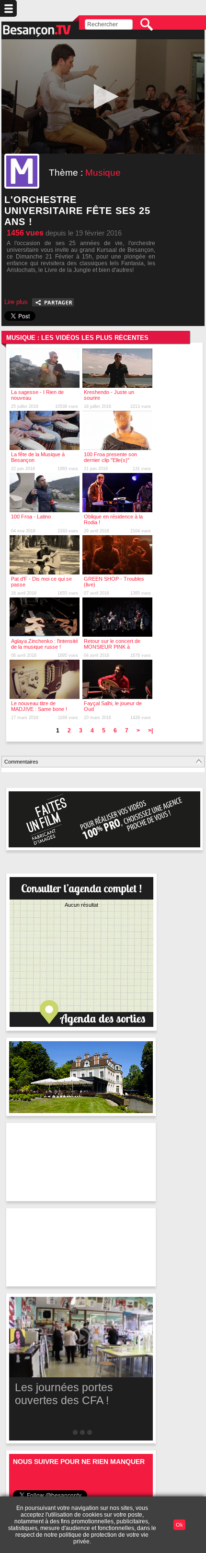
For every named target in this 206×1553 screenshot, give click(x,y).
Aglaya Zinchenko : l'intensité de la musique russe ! (44, 644)
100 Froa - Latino (31, 516)
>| (150, 730)
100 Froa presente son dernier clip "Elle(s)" (110, 457)
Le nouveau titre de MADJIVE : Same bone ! (39, 706)
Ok (179, 1525)
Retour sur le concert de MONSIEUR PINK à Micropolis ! (112, 646)
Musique (103, 173)
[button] (103, 96)
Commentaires (21, 762)
